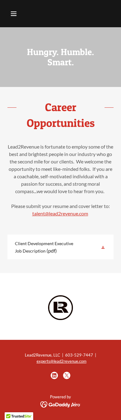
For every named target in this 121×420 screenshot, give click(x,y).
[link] (60, 247)
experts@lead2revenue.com (62, 361)
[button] (19, 13)
